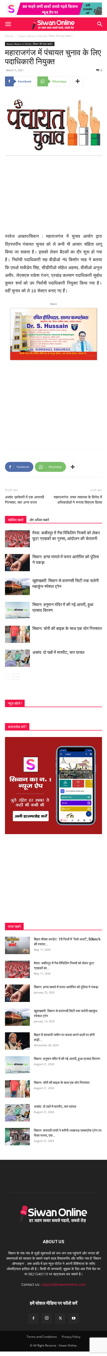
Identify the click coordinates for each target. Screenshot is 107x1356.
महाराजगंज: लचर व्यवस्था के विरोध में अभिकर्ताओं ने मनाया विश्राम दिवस (78, 500)
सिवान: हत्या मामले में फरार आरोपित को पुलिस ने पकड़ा (66, 987)
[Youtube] (74, 1318)
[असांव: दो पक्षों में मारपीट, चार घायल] (17, 658)
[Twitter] (60, 1318)
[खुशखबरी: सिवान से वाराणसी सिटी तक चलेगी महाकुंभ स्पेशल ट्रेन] (17, 586)
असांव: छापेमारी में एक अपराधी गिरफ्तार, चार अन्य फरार (24, 500)
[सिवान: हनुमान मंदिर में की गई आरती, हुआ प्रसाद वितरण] (17, 610)
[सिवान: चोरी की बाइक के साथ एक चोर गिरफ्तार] (17, 634)
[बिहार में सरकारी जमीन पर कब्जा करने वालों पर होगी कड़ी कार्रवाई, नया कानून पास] (17, 1041)
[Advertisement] (53, 196)
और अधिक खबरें (39, 520)
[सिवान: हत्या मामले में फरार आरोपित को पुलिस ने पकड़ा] (17, 562)
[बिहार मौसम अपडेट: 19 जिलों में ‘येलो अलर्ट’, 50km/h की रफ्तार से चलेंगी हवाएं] (17, 945)
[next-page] (16, 677)
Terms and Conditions (42, 1337)
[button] (8, 24)
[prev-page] (8, 677)
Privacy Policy (71, 1337)
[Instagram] (47, 1318)
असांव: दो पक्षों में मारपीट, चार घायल (58, 652)
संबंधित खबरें (15, 520)
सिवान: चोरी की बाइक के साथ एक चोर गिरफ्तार (67, 628)
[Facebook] (33, 1318)
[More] (77, 81)
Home (9, 36)
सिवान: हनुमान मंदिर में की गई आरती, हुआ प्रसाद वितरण (67, 1059)
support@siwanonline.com (63, 1284)
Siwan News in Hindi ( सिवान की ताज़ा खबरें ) (45, 36)
